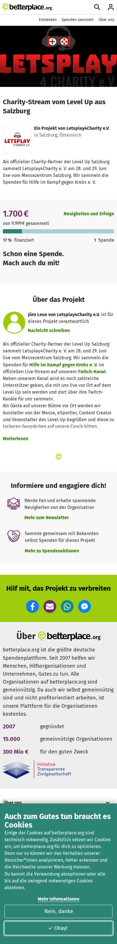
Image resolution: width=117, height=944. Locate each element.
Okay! (61, 928)
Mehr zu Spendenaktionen (52, 551)
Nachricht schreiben (49, 330)
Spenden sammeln (78, 19)
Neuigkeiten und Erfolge (89, 213)
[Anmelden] (110, 7)
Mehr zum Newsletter (46, 517)
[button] (32, 606)
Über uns (106, 19)
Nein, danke (58, 911)
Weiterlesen (15, 438)
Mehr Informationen (58, 899)
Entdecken (48, 19)
